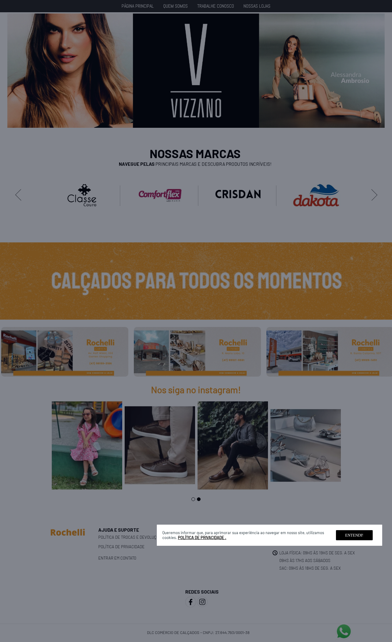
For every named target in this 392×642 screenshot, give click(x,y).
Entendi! (354, 535)
